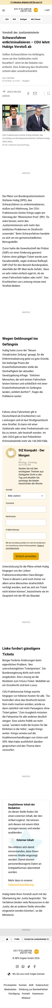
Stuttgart (23, 19)
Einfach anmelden (26, 556)
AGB (31, 985)
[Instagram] (17, 966)
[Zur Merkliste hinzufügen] (48, 93)
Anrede (9, 490)
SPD (14, 19)
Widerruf (26, 998)
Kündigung (14, 993)
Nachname (11, 516)
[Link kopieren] (23, 93)
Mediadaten (10, 989)
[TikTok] (29, 966)
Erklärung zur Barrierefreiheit (33, 989)
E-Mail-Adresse (12, 530)
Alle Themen (35, 19)
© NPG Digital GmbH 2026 (26, 958)
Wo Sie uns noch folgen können (28, 974)
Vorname (10, 503)
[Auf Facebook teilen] (28, 93)
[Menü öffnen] (3, 10)
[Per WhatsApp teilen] (40, 93)
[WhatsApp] (23, 966)
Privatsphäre (10, 985)
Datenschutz (42, 985)
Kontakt (26, 993)
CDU (7, 19)
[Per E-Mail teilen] (35, 93)
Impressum (38, 993)
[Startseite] (7, 939)
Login (47, 10)
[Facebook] (34, 966)
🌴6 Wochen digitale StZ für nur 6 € (26, 2)
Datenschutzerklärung (21, 884)
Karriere (23, 985)
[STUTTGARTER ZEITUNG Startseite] (26, 10)
